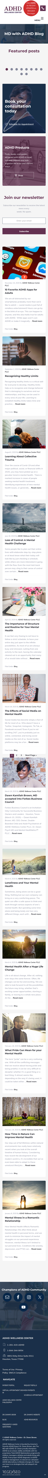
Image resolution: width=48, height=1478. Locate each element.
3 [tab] (16, 69)
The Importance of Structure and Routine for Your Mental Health (22, 627)
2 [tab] (11, 69)
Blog (15, 329)
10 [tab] (26, 74)
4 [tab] (21, 69)
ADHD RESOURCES (31, 1420)
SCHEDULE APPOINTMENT (33, 1395)
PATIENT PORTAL (8, 1385)
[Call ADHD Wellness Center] (43, 8)
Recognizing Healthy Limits (21, 375)
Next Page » (31, 755)
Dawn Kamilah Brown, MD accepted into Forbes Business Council (23, 798)
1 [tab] (7, 69)
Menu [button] (37, 20)
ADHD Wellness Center (13, 1437)
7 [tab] (36, 69)
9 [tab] (21, 74)
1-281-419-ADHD (15, 1345)
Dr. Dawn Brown (30, 1437)
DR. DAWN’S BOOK (9, 1415)
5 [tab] (26, 69)
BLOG (4, 1420)
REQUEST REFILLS (30, 1385)
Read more (37, 321)
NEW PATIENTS (29, 1390)
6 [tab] (31, 69)
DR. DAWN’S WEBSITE (32, 1415)
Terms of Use (8, 1369)
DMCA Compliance (17, 1372)
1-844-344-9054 (14, 1350)
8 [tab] (41, 69)
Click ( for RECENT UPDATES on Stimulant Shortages (31, 8)
